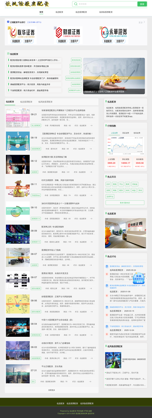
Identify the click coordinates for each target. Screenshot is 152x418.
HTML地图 (88, 411)
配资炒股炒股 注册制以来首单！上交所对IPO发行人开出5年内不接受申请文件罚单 (45, 60)
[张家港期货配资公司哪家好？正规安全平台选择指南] (18, 117)
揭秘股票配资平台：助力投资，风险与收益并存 (30, 84)
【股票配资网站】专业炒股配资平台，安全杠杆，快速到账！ (67, 133)
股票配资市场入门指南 (51, 250)
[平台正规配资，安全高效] (18, 373)
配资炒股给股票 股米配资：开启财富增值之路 (29, 66)
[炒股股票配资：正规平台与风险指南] (18, 304)
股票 (127, 184)
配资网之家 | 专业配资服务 (53, 226)
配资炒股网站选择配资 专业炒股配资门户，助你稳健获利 (34, 78)
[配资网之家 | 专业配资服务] (18, 234)
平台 (121, 184)
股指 (114, 184)
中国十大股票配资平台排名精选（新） (58, 319)
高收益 (134, 184)
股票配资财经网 (81, 413)
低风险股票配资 (106, 12)
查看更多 (51, 390)
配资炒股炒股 (76, 60)
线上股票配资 (36, 125)
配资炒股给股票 (76, 66)
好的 (127, 190)
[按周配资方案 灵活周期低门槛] (18, 164)
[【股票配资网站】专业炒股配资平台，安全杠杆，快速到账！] (18, 141)
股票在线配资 (36, 288)
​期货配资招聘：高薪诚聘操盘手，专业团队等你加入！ (127, 385)
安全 (33, 381)
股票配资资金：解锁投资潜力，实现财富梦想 (29, 72)
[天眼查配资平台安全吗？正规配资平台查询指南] (114, 78)
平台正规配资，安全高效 (52, 366)
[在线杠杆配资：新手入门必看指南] (18, 350)
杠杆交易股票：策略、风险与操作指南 (58, 180)
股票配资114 (36, 218)
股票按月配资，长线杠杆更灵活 (55, 273)
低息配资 (59, 12)
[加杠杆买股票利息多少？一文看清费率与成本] (18, 210)
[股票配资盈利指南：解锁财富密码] (113, 360)
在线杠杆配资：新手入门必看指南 (56, 343)
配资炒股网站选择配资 (73, 78)
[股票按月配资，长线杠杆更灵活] (18, 280)
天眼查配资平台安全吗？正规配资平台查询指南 (104, 91)
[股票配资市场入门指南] (18, 257)
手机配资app (36, 195)
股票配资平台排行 (75, 90)
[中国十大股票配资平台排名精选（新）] (18, 327)
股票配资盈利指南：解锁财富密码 (134, 360)
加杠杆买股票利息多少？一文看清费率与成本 (61, 203)
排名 (140, 190)
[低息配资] (27, 4)
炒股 (108, 190)
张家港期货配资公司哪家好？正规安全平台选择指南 (63, 110)
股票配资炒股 (36, 335)
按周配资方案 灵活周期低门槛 (54, 156)
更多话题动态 (125, 202)
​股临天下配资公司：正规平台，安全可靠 (122, 372)
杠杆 (108, 184)
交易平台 (110, 196)
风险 (114, 190)
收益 (134, 190)
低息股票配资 (81, 12)
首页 (41, 12)
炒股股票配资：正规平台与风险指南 (57, 296)
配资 (121, 190)
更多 (141, 22)
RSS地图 (80, 411)
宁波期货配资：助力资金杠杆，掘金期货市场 (29, 90)
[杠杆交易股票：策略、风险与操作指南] (18, 187)
